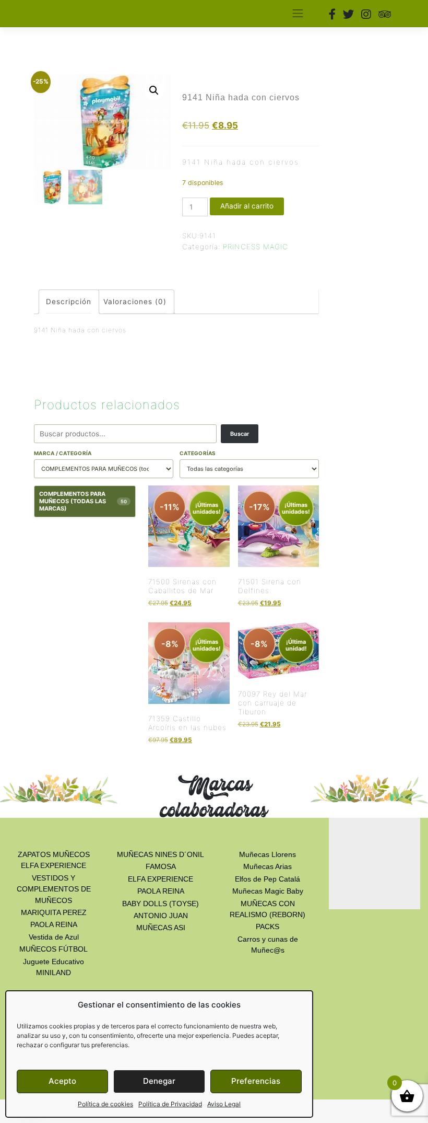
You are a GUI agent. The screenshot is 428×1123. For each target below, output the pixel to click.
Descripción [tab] (68, 301)
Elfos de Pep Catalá (267, 879)
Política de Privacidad (170, 1104)
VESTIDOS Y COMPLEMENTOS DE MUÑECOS (54, 889)
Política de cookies (105, 1104)
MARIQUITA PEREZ (54, 912)
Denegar (159, 1081)
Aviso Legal (224, 1104)
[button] (154, 90)
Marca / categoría (62, 453)
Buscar (239, 433)
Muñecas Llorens (267, 854)
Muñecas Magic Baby (267, 891)
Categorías (198, 453)
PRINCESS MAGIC (255, 246)
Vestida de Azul (54, 937)
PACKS (267, 926)
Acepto (62, 1081)
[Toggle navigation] (298, 13)
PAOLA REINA (53, 924)
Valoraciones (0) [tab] (135, 301)
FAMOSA (161, 866)
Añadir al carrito (247, 206)
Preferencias (255, 1081)
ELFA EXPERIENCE (160, 879)
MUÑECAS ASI (160, 927)
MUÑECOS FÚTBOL (53, 949)
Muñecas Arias (267, 866)
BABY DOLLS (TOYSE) (160, 903)
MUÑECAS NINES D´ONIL (160, 854)
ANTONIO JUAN (161, 915)
